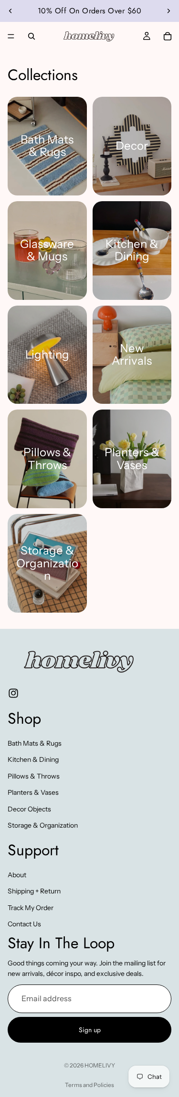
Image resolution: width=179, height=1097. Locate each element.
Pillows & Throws (34, 776)
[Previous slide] (10, 10)
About (17, 875)
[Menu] (11, 36)
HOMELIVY (99, 1065)
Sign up (90, 1030)
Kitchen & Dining (33, 759)
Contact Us (24, 924)
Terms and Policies (89, 1084)
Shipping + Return (34, 891)
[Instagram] (13, 693)
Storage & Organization (43, 825)
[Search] (31, 36)
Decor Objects (29, 808)
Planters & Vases (33, 792)
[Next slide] (168, 10)
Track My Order (30, 907)
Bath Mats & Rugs (35, 743)
